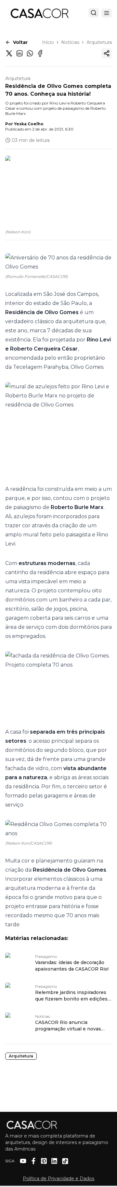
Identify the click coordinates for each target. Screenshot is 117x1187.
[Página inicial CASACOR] (39, 13)
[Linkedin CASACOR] (54, 1161)
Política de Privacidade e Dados (58, 1178)
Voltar (20, 42)
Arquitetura (99, 42)
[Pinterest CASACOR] (44, 1161)
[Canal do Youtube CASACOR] (23, 1161)
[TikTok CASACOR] (65, 1161)
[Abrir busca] (93, 12)
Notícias (70, 42)
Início (48, 42)
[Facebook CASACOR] (33, 1161)
